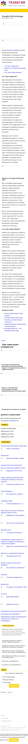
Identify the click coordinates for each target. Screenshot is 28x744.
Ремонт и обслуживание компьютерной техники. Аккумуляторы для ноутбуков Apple (14, 389)
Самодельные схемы (7, 436)
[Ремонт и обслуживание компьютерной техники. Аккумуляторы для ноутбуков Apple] (14, 373)
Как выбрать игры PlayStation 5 (10, 661)
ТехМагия (16, 3)
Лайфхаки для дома (7, 434)
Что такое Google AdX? (12, 66)
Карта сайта (4, 718)
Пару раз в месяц (8, 679)
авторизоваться (14, 420)
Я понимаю (13, 740)
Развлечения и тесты (7, 431)
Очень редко (7, 682)
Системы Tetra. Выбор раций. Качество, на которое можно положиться (14, 320)
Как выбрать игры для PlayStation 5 (11, 664)
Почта (3, 715)
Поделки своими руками (8, 428)
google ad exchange (13, 50)
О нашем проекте (6, 721)
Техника (3, 340)
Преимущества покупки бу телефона (14, 409)
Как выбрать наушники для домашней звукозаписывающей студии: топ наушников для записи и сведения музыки (14, 367)
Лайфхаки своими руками (8, 625)
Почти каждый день (9, 677)
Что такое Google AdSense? (13, 72)
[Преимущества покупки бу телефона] (14, 395)
